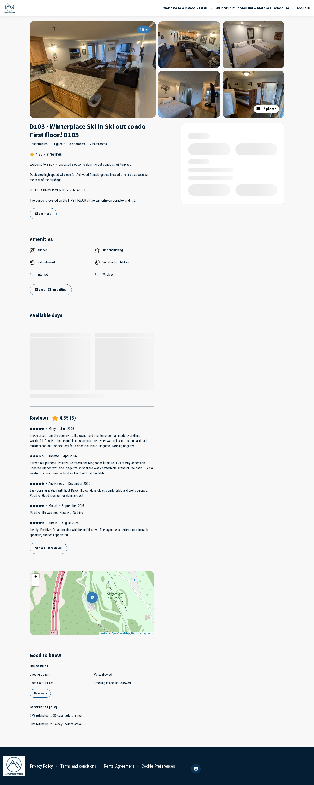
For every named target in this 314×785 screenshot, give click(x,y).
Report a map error (142, 633)
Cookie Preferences (158, 766)
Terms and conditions (78, 766)
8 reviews (54, 154)
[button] (97, 608)
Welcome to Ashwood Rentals (185, 8)
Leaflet (104, 633)
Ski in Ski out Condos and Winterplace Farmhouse (252, 8)
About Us (304, 8)
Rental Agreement (119, 766)
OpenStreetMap (121, 633)
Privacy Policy (41, 766)
